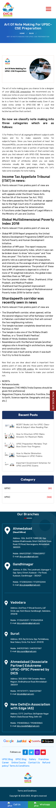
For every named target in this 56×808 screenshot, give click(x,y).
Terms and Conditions (27, 791)
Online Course (18, 762)
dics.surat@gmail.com (26, 651)
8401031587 (36, 648)
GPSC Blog (20, 759)
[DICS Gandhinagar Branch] (7, 566)
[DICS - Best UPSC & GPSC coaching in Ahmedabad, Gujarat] (10, 9)
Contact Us (34, 762)
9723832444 (26, 582)
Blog (31, 33)
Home (22, 33)
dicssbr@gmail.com (25, 694)
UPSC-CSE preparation (20, 92)
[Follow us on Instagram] (37, 752)
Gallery (32, 759)
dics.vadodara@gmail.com (28, 623)
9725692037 (23, 620)
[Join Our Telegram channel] (31, 752)
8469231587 (25, 553)
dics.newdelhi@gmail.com (28, 726)
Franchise (44, 759)
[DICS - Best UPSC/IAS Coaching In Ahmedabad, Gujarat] (28, 777)
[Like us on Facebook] (25, 752)
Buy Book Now (53, 401)
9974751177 (22, 691)
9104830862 (23, 723)
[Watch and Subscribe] (43, 752)
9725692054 (37, 620)
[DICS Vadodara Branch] (6, 603)
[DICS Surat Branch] (6, 634)
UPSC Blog (7, 759)
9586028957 (39, 553)
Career (5, 762)
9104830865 (37, 723)
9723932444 (39, 582)
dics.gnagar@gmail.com (29, 585)
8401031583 (23, 648)
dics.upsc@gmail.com (28, 556)
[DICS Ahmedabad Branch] (7, 530)
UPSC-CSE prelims (25, 369)
